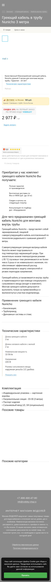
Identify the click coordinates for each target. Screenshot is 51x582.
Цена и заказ (19, 30)
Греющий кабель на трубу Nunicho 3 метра (19, 435)
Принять (25, 575)
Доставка (10, 100)
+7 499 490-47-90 (27, 498)
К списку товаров (12, 163)
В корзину (25, 451)
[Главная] (3, 12)
